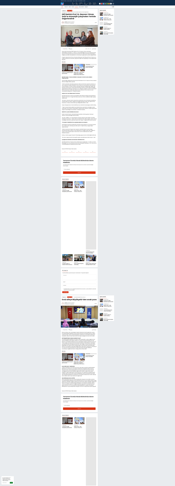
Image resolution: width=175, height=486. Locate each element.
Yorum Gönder (65, 292)
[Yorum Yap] (86, 49)
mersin (66, 21)
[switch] (113, 6)
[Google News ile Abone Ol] (65, 49)
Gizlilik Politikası (4, 482)
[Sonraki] (111, 3)
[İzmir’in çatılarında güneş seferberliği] (79, 259)
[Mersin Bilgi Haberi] (65, 3)
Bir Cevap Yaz (65, 270)
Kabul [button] (11, 482)
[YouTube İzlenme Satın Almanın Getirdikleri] (91, 69)
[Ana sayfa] (62, 6)
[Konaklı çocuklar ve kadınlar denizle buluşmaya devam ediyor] (67, 259)
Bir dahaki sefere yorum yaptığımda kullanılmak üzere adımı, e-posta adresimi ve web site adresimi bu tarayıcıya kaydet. (80, 289)
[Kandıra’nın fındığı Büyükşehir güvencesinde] (67, 69)
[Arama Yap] (113, 4)
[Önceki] (99, 3)
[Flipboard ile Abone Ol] (70, 49)
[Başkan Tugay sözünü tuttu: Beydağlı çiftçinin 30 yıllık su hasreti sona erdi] (91, 259)
